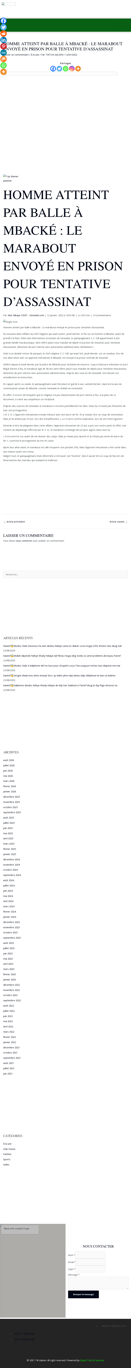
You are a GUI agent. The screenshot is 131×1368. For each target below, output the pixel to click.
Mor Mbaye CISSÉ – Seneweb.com (26, 315)
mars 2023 (8, 969)
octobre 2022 (10, 995)
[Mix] (3, 59)
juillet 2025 (9, 822)
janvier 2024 (9, 916)
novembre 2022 (11, 990)
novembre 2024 (11, 864)
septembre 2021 (12, 1057)
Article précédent (14, 521)
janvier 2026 (9, 791)
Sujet (71, 1269)
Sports (6, 1159)
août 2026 (8, 760)
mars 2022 (8, 1031)
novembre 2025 (11, 801)
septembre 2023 (12, 937)
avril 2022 (8, 1026)
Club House (9, 1149)
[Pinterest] (3, 46)
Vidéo (6, 1164)
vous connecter (24, 540)
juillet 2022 (9, 1010)
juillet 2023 (9, 948)
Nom (71, 1255)
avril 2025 (8, 838)
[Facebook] (53, 68)
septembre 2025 (12, 812)
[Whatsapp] (65, 68)
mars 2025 (8, 843)
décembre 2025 (11, 796)
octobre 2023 (10, 932)
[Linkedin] (3, 40)
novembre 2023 (11, 927)
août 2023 (8, 942)
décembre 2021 (11, 1047)
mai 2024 (8, 896)
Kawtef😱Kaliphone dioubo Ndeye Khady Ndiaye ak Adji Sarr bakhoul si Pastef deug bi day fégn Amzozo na (60, 685)
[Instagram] (72, 68)
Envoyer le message (83, 1294)
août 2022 (8, 1005)
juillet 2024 (9, 885)
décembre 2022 (11, 984)
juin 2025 (8, 828)
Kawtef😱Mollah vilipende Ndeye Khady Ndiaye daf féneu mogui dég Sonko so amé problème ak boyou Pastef (62, 655)
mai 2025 (8, 833)
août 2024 (8, 880)
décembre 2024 (11, 859)
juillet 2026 (9, 765)
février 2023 (9, 974)
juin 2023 (8, 953)
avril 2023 (8, 963)
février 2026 (9, 786)
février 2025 (9, 848)
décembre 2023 (11, 922)
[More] (78, 68)
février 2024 (9, 911)
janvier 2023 (9, 979)
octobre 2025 (10, 807)
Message (74, 1274)
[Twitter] (59, 68)
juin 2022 (8, 1016)
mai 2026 (8, 775)
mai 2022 (8, 1021)
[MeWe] (3, 52)
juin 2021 (8, 1073)
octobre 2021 (10, 1052)
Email (72, 1262)
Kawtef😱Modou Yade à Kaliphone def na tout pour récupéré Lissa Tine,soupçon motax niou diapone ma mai (61, 665)
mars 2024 (8, 906)
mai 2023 (8, 958)
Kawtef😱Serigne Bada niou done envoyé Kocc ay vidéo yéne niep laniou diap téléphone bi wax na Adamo (59, 675)
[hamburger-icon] (123, 25)
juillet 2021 (9, 1068)
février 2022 (9, 1036)
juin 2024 (8, 890)
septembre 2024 (12, 875)
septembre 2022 (12, 1000)
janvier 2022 (9, 1042)
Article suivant (118, 521)
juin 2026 (8, 770)
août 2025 (8, 817)
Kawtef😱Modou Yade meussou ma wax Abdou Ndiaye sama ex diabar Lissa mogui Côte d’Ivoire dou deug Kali (62, 645)
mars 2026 (8, 780)
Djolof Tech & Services (92, 1360)
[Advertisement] (65, 150)
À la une (35, 54)
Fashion (7, 1154)
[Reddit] (3, 33)
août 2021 (8, 1063)
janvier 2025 (9, 854)
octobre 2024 (10, 869)
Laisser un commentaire (16, 54)
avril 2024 (8, 901)
